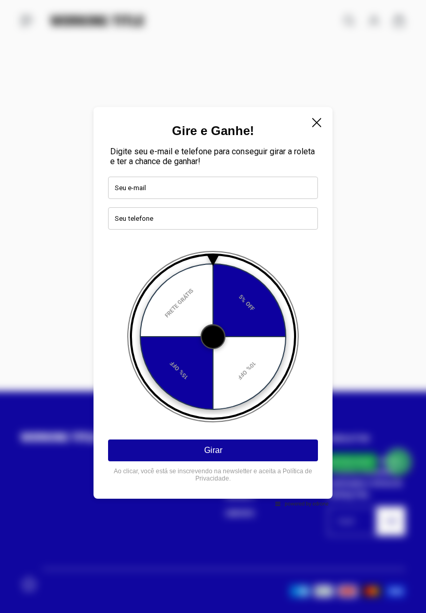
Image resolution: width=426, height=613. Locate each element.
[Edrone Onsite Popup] (213, 306)
